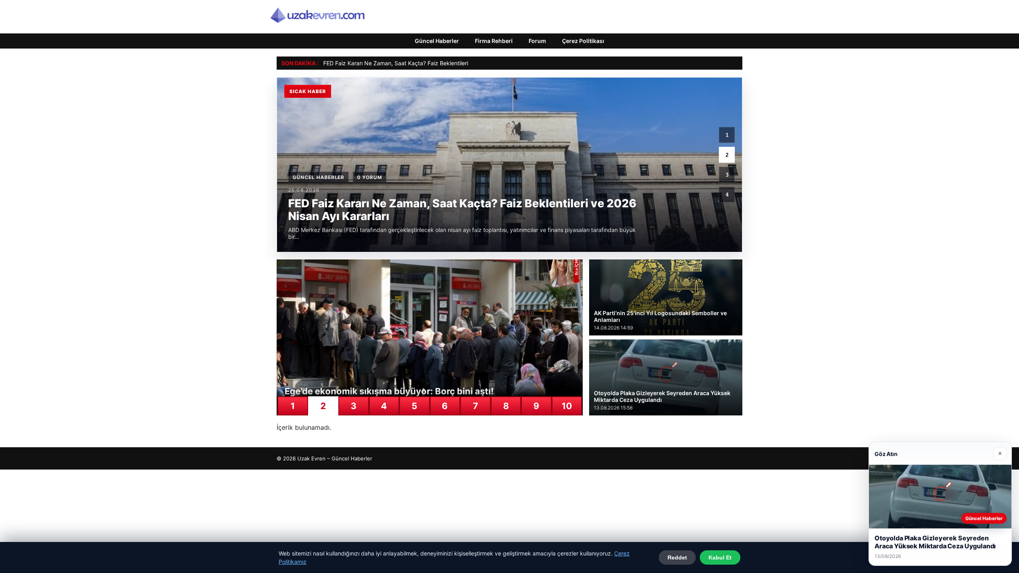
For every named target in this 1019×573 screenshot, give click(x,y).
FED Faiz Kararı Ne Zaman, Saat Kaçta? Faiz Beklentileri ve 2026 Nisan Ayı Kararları (431, 63)
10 (567, 406)
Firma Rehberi (494, 40)
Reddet (677, 557)
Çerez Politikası (583, 40)
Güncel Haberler (437, 40)
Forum (537, 40)
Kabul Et (720, 557)
